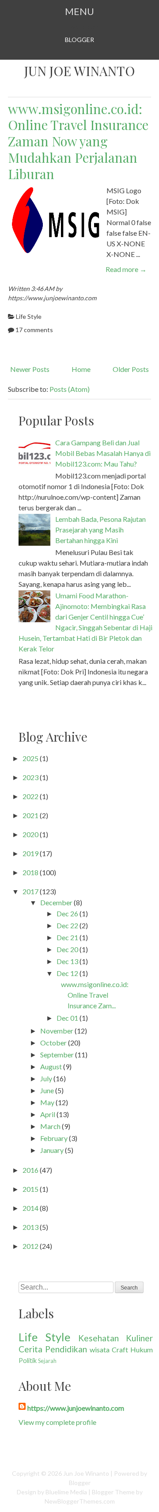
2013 (30, 1227)
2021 (30, 815)
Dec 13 (67, 961)
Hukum (141, 1349)
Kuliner (139, 1338)
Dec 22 (67, 925)
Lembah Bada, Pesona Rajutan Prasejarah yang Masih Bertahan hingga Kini (100, 529)
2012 (30, 1246)
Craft (120, 1349)
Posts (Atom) (69, 389)
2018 (30, 872)
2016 (30, 1170)
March (50, 1126)
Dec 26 (67, 913)
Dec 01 (67, 1018)
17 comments (34, 329)
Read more (126, 269)
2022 (30, 796)
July (46, 1078)
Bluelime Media (66, 1492)
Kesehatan (98, 1338)
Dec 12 (67, 973)
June (47, 1090)
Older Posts (131, 369)
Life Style (29, 316)
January (52, 1150)
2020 (30, 834)
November (56, 1030)
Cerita (30, 1349)
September (57, 1054)
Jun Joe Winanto (79, 71)
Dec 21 (67, 937)
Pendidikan (66, 1349)
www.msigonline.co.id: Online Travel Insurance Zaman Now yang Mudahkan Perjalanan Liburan (78, 141)
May (47, 1102)
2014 (30, 1208)
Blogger (79, 39)
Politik (28, 1360)
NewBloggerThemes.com (80, 1501)
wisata (100, 1349)
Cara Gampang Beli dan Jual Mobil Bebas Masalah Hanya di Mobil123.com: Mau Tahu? (103, 453)
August (51, 1066)
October (53, 1042)
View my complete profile (57, 1422)
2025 (30, 758)
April (47, 1114)
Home (81, 369)
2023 (30, 777)
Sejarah (47, 1360)
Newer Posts (29, 369)
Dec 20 (67, 949)
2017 (30, 891)
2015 (30, 1189)
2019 (30, 853)
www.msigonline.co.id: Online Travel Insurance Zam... (95, 995)
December (56, 902)
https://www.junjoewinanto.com (75, 1408)
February (54, 1138)
